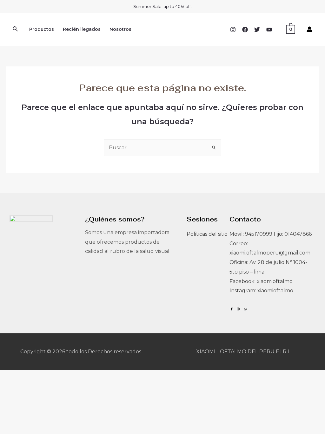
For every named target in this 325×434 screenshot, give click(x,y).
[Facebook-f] (231, 309)
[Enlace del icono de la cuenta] (309, 29)
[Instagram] (233, 29)
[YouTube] (269, 29)
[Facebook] (245, 29)
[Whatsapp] (245, 309)
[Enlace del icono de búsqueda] (15, 29)
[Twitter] (257, 29)
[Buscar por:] (162, 148)
